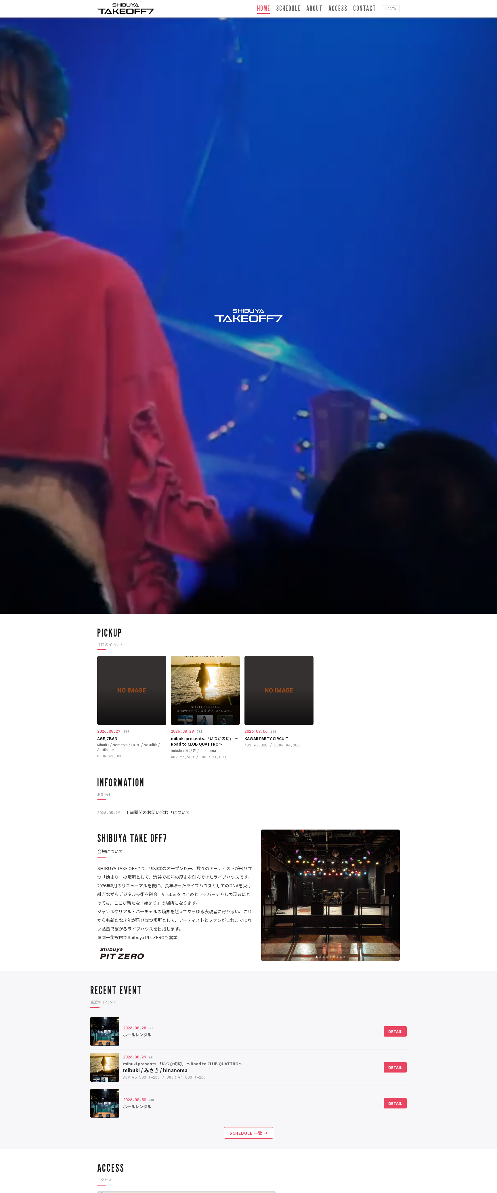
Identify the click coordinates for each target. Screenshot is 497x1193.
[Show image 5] (330, 957)
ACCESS (337, 8)
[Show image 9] (344, 957)
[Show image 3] (323, 957)
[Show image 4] (327, 957)
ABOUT (314, 8)
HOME (263, 8)
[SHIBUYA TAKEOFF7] (125, 8)
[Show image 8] (341, 957)
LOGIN (391, 8)
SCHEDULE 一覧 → (249, 1133)
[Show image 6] (334, 957)
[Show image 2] (320, 957)
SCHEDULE (288, 8)
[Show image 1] (317, 957)
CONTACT (364, 8)
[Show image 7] (337, 957)
